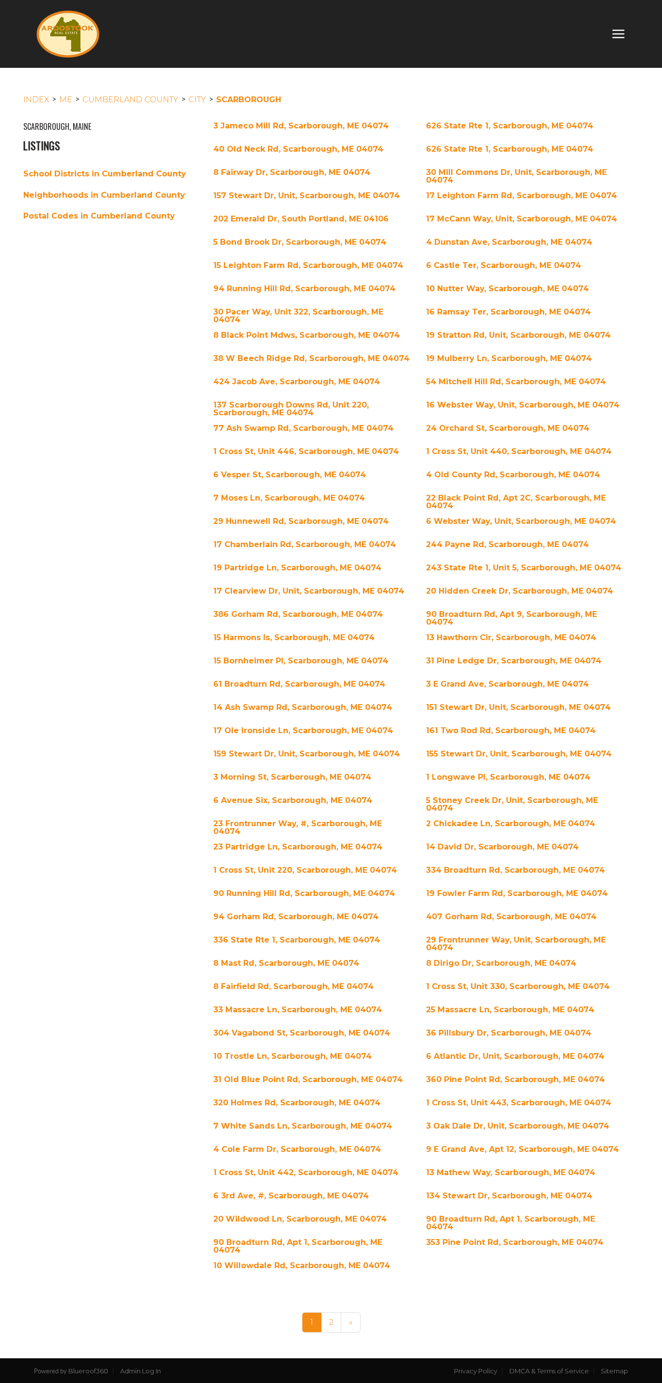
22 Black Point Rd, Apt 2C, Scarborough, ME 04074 (516, 502)
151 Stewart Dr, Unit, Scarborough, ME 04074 (518, 707)
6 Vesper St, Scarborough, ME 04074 (289, 475)
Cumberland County (130, 99)
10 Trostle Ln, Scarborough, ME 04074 (292, 1056)
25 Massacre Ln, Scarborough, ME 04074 (510, 1010)
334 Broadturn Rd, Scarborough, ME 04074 (515, 870)
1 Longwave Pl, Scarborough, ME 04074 (508, 777)
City (197, 99)
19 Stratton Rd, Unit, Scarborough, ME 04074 (518, 335)
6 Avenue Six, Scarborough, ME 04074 (292, 800)
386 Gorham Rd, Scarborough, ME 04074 (298, 614)
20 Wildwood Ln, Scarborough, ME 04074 (300, 1219)
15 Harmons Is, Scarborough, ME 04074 (294, 638)
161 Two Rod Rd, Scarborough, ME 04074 (511, 731)
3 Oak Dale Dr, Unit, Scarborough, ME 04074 (517, 1126)
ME (65, 99)
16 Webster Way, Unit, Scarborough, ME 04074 (522, 405)
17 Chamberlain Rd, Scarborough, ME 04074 (304, 545)
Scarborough (248, 99)
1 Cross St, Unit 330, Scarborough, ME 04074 (518, 986)
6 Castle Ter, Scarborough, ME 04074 (503, 265)
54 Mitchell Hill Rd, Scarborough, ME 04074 (516, 382)
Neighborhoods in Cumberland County (104, 195)
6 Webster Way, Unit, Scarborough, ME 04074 (521, 521)
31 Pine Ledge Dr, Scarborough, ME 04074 (513, 661)
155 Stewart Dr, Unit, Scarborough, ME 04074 (519, 754)
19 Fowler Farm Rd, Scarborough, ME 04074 (517, 893)
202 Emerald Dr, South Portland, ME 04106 (301, 219)
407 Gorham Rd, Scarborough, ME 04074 (511, 917)
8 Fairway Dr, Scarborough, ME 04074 (291, 172)
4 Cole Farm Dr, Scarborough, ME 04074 (297, 1149)
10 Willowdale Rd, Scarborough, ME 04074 (301, 1266)
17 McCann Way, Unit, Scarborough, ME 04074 (521, 219)
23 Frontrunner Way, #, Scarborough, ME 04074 (297, 827)
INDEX (36, 99)
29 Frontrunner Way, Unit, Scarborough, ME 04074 (516, 944)
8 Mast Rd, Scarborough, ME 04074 (286, 963)
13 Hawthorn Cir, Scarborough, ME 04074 (511, 638)
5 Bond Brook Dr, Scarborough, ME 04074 (299, 242)
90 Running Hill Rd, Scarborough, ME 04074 (304, 893)
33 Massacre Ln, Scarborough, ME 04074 (297, 1010)
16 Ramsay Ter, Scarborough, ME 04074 (508, 312)
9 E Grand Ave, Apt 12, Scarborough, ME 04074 (522, 1149)
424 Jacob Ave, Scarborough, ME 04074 (296, 382)
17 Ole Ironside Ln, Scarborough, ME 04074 (303, 731)
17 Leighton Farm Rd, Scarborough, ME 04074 (521, 196)
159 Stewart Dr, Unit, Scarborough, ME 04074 (306, 754)
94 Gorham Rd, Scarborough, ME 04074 (295, 917)
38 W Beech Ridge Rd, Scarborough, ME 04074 (311, 358)
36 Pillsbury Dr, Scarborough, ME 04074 (508, 1033)
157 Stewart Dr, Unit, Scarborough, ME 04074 (306, 196)
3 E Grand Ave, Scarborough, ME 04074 (507, 684)
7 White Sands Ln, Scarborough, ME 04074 (302, 1126)
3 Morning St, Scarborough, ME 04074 (292, 777)
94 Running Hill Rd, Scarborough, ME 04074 (304, 289)
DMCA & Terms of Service (549, 1371)
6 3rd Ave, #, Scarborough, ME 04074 (291, 1196)
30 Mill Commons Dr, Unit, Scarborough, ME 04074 (516, 176)
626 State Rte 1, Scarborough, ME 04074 (509, 126)
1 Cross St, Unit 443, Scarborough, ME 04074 (518, 1103)
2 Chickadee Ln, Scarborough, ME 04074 (510, 824)
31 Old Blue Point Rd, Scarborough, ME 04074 (308, 1080)
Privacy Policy (475, 1371)
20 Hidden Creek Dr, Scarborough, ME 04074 (519, 591)
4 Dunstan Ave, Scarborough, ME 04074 (509, 242)
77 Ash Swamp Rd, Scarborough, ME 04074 (303, 428)
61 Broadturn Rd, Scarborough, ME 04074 (299, 684)
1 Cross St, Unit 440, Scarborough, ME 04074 (519, 452)
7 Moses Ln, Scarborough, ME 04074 (289, 498)
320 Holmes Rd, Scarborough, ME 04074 (296, 1103)
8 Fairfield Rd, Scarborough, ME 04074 (293, 986)
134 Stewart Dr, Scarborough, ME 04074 (509, 1196)
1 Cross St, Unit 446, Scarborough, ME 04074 (306, 452)
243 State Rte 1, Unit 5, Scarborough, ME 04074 (523, 568)
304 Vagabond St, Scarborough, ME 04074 (301, 1033)
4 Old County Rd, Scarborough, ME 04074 (513, 475)
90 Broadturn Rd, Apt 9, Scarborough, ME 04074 (511, 618)
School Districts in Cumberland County (104, 173)
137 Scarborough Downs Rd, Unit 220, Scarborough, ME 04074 (291, 409)
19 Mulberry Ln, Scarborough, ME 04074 (509, 358)
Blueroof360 (88, 1371)
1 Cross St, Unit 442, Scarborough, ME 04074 (305, 1173)
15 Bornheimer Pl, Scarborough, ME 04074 (300, 661)
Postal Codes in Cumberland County (99, 215)
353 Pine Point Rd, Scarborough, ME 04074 (514, 1242)
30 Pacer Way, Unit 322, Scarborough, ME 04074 (298, 316)
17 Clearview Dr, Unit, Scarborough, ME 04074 (308, 591)
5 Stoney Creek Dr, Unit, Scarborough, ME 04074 (512, 804)
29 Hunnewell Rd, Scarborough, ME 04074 (301, 521)
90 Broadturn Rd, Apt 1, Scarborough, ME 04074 (510, 1223)
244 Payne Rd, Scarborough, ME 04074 (507, 545)
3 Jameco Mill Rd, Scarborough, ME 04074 (301, 126)
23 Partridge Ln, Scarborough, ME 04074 (297, 847)
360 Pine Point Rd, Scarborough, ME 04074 (515, 1080)
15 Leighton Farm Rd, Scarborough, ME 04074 (308, 265)
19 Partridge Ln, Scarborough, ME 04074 (297, 568)
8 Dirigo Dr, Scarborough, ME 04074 (501, 963)
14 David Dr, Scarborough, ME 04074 (502, 847)
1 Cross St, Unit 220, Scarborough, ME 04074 (305, 870)
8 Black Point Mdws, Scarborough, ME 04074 (306, 335)
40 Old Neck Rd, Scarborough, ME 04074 (298, 149)
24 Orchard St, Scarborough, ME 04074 (507, 428)
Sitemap (614, 1371)
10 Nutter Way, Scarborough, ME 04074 (507, 289)
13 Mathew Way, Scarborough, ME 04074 (510, 1173)
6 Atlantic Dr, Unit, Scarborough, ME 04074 (515, 1056)
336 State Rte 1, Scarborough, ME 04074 (296, 940)
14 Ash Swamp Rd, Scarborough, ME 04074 (302, 707)
